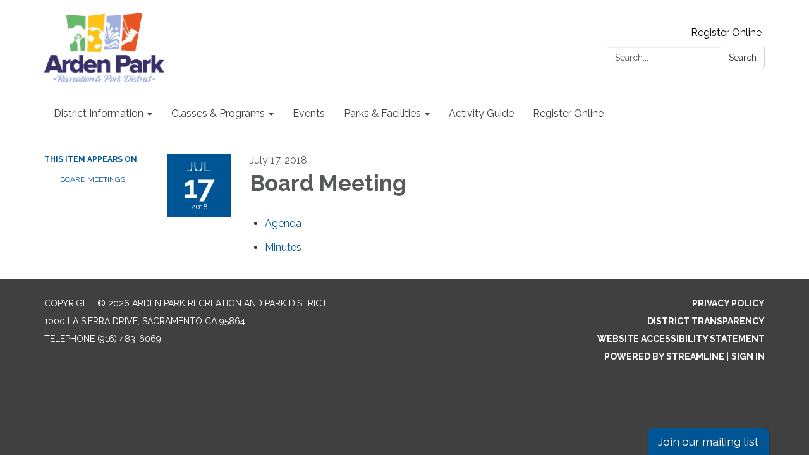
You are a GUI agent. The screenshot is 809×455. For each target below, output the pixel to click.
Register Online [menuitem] (568, 113)
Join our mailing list (708, 441)
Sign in (748, 356)
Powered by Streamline (664, 356)
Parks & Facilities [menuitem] (382, 113)
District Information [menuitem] (98, 113)
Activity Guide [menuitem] (481, 113)
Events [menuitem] (309, 113)
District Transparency (706, 321)
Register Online (726, 33)
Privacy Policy (728, 303)
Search (743, 57)
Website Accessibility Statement (681, 339)
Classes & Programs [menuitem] (218, 113)
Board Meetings (92, 179)
